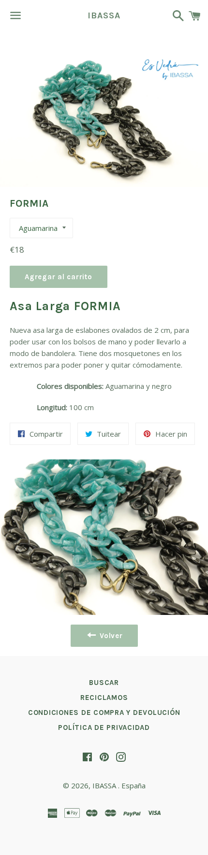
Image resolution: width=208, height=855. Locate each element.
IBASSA (104, 15)
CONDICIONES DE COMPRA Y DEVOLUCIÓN (104, 712)
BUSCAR (104, 682)
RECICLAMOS (104, 697)
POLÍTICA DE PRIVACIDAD (104, 727)
